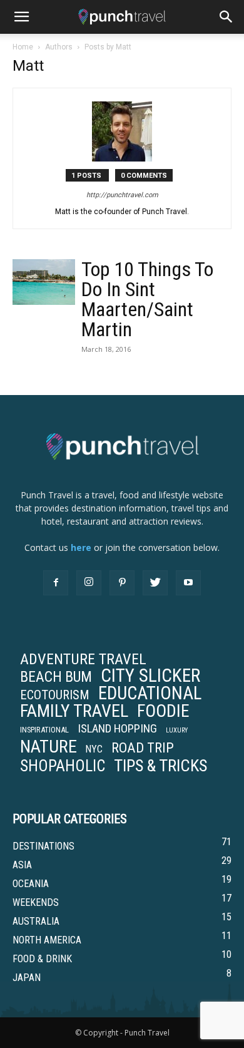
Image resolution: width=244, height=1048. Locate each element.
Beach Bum (56, 677)
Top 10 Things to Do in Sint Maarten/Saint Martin (147, 299)
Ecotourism (54, 695)
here (81, 547)
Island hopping (117, 729)
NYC (94, 749)
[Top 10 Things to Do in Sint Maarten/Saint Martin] (44, 282)
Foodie (163, 711)
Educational (149, 693)
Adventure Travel (83, 659)
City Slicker (150, 675)
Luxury (177, 730)
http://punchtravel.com (122, 195)
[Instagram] (88, 582)
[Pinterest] (122, 582)
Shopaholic (62, 766)
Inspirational (44, 729)
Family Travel (74, 711)
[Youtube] (188, 582)
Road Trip (142, 747)
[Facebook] (55, 582)
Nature (48, 747)
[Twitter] (155, 582)
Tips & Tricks (160, 766)
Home (23, 47)
